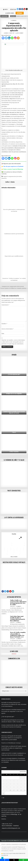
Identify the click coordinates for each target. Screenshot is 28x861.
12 (10, 784)
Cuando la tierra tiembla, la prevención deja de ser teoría (14, 412)
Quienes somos (10, 13)
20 (14, 787)
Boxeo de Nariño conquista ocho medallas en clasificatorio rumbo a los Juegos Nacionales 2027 (18, 635)
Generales (14, 20)
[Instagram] (22, 9)
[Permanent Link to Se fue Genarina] (14, 444)
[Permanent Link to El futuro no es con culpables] (14, 386)
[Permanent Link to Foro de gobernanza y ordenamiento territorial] (14, 198)
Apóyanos (19, 13)
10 (3, 784)
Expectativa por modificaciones (14, 256)
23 (24, 787)
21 (17, 787)
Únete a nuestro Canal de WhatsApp (13, 169)
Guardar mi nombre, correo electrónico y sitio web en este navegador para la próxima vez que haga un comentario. (13, 341)
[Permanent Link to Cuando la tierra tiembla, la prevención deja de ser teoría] (14, 405)
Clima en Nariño (14, 556)
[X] (14, 860)
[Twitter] (18, 9)
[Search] (27, 9)
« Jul (2, 797)
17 (3, 787)
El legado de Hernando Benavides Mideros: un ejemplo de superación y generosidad (11, 737)
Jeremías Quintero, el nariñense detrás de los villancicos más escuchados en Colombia (13, 760)
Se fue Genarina (14, 451)
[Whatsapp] (12, 38)
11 (6, 784)
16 (24, 784)
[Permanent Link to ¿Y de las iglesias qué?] (14, 366)
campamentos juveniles (15, 176)
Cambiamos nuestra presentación (14, 233)
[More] (18, 38)
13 (14, 784)
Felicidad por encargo (14, 743)
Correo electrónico (8, 329)
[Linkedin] (9, 38)
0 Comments (18, 606)
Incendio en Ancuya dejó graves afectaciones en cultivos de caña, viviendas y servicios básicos (13, 704)
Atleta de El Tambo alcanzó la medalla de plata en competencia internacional (13, 748)
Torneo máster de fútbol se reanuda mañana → (14, 288)
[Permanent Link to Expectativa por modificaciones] (14, 245)
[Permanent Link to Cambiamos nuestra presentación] (14, 222)
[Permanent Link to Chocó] (14, 424)
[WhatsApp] (23, 860)
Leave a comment (19, 33)
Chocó (14, 432)
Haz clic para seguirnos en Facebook (13, 166)
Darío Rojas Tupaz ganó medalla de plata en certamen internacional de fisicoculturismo (17, 618)
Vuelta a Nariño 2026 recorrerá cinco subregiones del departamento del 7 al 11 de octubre (18, 602)
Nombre (4, 323)
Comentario (5, 305)
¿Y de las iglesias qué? (14, 374)
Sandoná (4, 178)
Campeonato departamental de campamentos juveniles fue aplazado (14, 27)
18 (6, 787)
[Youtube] (24, 9)
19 (10, 787)
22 (21, 787)
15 (21, 784)
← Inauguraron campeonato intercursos (12, 286)
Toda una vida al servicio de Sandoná (12, 755)
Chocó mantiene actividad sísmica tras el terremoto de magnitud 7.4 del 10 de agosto (13, 711)
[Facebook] (20, 9)
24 (3, 790)
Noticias (14, 9)
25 (6, 790)
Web (3, 333)
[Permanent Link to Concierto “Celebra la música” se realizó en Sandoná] (14, 267)
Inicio (6, 9)
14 (17, 784)
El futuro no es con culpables (14, 393)
